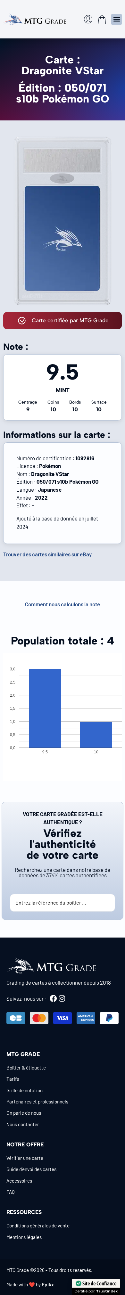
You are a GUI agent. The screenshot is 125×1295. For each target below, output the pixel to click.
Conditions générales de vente (38, 1225)
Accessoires (19, 1181)
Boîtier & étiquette (26, 1067)
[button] (116, 19)
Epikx (48, 1284)
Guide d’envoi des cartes (31, 1169)
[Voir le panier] (101, 19)
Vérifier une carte (24, 1158)
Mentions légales (24, 1237)
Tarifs (12, 1079)
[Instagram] (61, 998)
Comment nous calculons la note (62, 604)
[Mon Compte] (88, 19)
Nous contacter (22, 1124)
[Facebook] (53, 998)
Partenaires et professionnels (37, 1101)
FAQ (10, 1192)
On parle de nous (23, 1113)
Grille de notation (24, 1090)
